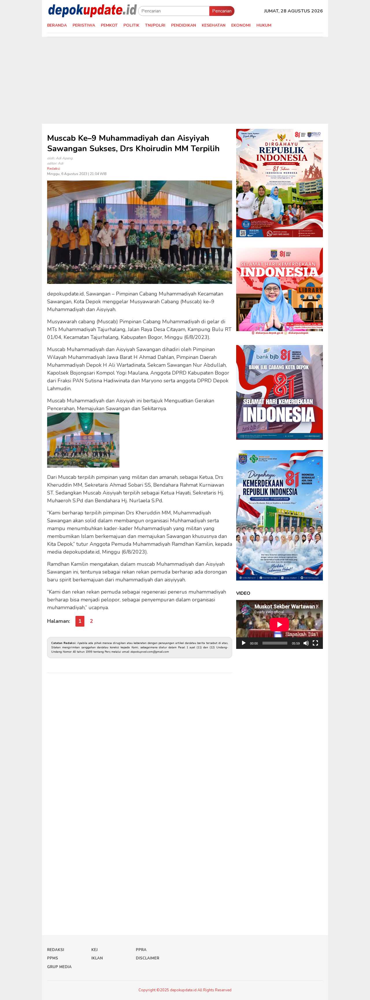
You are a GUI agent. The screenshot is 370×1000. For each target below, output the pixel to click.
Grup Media (59, 967)
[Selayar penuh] (315, 643)
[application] (279, 624)
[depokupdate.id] (92, 11)
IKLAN (97, 958)
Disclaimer (147, 958)
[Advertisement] (185, 80)
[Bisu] (306, 643)
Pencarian (222, 11)
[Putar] (244, 643)
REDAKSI (55, 949)
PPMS (52, 958)
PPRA (141, 949)
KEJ (94, 949)
